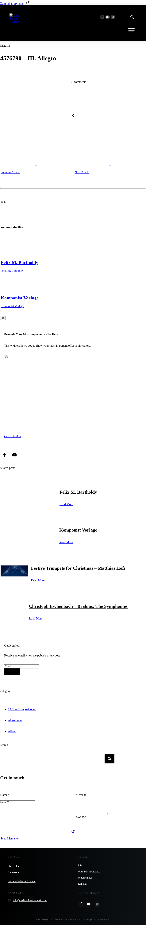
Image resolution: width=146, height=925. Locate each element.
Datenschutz (14, 866)
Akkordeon (15, 720)
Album (12, 731)
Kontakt (82, 883)
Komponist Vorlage (20, 297)
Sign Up (12, 671)
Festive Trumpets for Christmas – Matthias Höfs (78, 568)
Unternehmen (85, 877)
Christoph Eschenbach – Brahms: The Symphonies (78, 606)
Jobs (80, 865)
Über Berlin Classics (89, 871)
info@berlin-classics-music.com (30, 900)
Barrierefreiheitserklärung (22, 881)
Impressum (14, 872)
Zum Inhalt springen (12, 3)
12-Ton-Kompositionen (22, 709)
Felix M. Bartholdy (19, 262)
